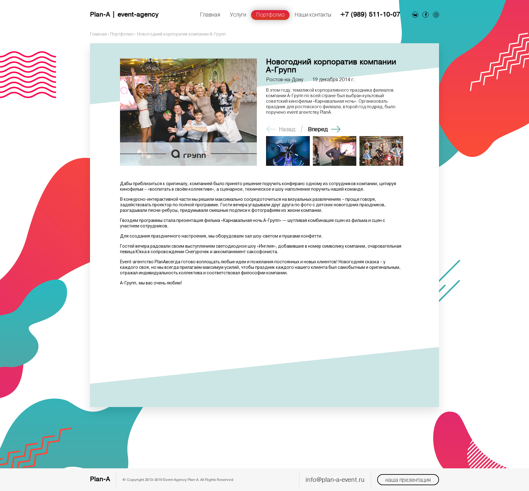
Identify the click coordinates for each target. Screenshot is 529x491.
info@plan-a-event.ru (335, 479)
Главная (210, 14)
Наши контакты (313, 14)
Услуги (238, 14)
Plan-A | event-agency (124, 15)
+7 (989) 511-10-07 (370, 15)
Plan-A (100, 479)
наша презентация (408, 479)
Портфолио (270, 14)
